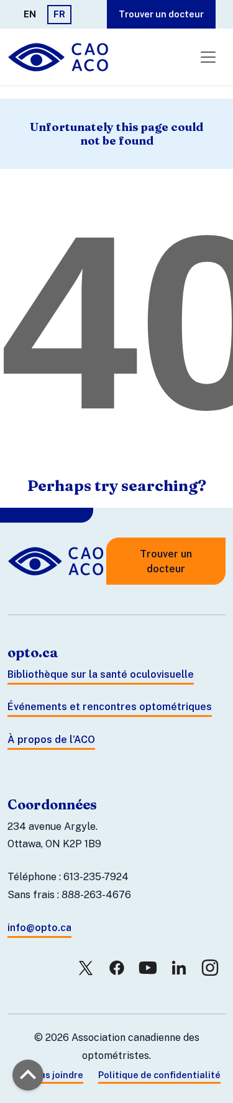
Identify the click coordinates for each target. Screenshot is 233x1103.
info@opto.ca (39, 928)
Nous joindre (55, 1074)
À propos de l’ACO (51, 739)
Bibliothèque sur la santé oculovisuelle (100, 674)
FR (59, 14)
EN (30, 14)
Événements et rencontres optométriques (109, 707)
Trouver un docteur (161, 14)
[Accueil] (59, 57)
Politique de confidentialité (159, 1074)
